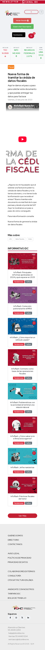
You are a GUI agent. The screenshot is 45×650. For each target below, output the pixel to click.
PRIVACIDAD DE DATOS (18, 562)
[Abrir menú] (41, 12)
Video (30, 239)
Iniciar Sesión (21, 20)
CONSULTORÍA (14, 575)
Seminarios (17, 35)
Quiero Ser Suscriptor (22, 27)
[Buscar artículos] (31, 12)
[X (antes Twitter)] (22, 617)
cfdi (10, 239)
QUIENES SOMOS (15, 535)
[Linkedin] (28, 617)
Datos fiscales (19, 239)
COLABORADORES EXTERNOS (21, 571)
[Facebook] (10, 617)
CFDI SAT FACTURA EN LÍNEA (20, 580)
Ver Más (22, 515)
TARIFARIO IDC (14, 593)
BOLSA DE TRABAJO (17, 598)
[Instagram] (16, 617)
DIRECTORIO (13, 540)
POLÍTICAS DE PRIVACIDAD (19, 558)
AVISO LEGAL (14, 553)
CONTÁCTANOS (15, 544)
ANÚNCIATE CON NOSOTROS (21, 589)
